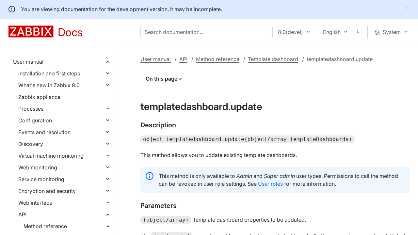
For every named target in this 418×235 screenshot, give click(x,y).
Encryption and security (47, 191)
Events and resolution (44, 132)
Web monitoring (37, 167)
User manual (28, 61)
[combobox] (207, 32)
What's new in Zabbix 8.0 (49, 85)
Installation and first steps (49, 73)
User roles (270, 183)
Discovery (30, 144)
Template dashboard (273, 59)
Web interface (35, 202)
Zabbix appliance (39, 97)
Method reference (45, 226)
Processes (30, 108)
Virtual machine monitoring (51, 155)
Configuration (35, 120)
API (22, 214)
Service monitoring (41, 179)
